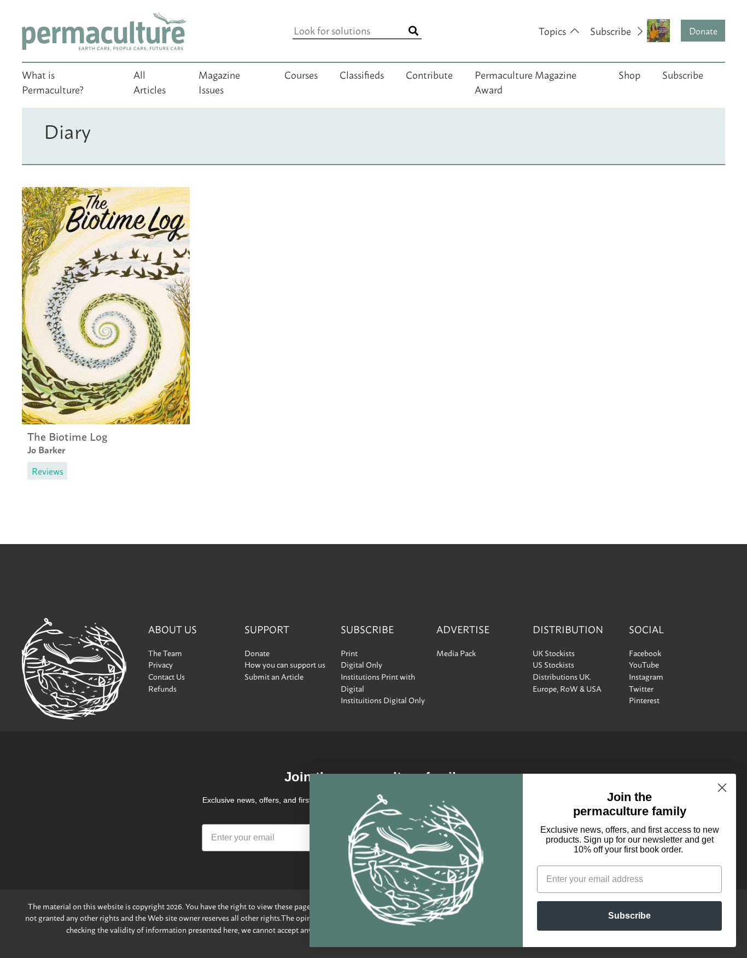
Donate (703, 30)
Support (266, 629)
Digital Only (361, 664)
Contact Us (166, 676)
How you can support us (284, 664)
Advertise (462, 629)
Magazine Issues (219, 81)
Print (349, 652)
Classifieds (362, 74)
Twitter (641, 688)
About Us (172, 629)
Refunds (162, 688)
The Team (165, 652)
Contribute (429, 74)
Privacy (160, 664)
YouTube (644, 664)
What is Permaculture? (53, 81)
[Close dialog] (722, 787)
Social (646, 629)
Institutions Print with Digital (378, 682)
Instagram (646, 676)
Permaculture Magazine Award (525, 81)
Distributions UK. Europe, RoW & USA (567, 682)
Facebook (645, 652)
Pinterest (644, 699)
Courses (301, 74)
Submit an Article (274, 676)
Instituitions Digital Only (383, 699)
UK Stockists (554, 652)
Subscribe (682, 74)
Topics (552, 30)
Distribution (568, 629)
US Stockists (553, 664)
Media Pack (456, 652)
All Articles (149, 81)
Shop (629, 74)
